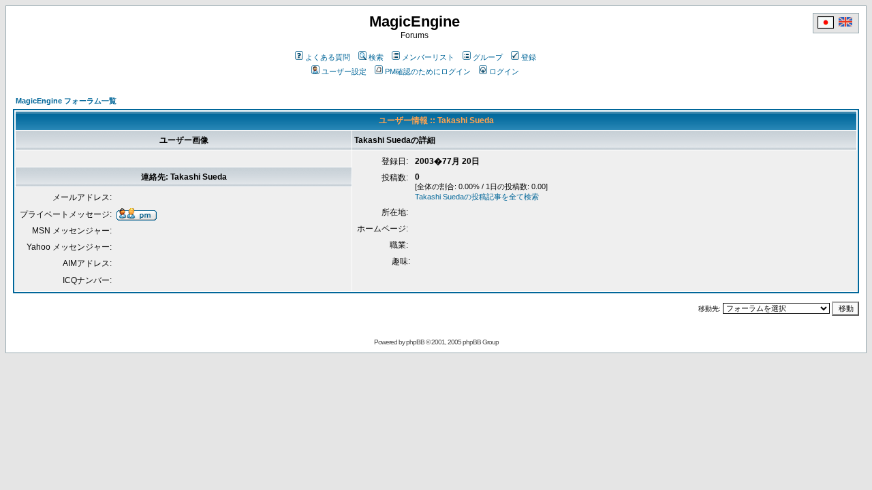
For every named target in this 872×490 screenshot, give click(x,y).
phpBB (415, 342)
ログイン (504, 71)
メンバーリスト (428, 57)
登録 (528, 57)
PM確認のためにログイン (428, 71)
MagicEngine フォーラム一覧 (66, 101)
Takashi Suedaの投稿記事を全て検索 (477, 197)
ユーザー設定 (344, 71)
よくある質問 (327, 57)
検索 (376, 57)
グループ (488, 57)
